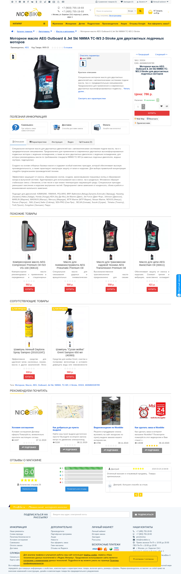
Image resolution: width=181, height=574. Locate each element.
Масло (29, 385)
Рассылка (96, 540)
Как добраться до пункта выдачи (66, 428)
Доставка (14, 548)
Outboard (42, 385)
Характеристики (39, 142)
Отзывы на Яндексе (59, 548)
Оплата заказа (16, 545)
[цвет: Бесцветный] (29, 344)
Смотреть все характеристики (92, 98)
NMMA (58, 385)
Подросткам (93, 23)
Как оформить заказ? (158, 23)
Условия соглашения (23, 427)
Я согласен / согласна (143, 559)
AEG (35, 385)
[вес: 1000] (29, 257)
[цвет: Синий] (70, 344)
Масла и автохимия (65, 31)
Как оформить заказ (59, 543)
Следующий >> (161, 55)
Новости (54, 540)
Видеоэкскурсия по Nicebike (108, 427)
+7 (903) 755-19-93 (73, 7)
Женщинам (70, 23)
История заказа (98, 534)
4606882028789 (92, 385)
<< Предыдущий (142, 55)
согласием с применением (35, 560)
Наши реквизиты (17, 531)
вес (86, 58)
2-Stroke (73, 385)
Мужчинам (58, 23)
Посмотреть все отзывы (77, 489)
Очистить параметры (89, 55)
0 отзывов (68, 47)
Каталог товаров (25, 31)
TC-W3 (65, 385)
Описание (19, 142)
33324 (81, 385)
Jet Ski (51, 385)
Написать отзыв (28, 489)
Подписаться (145, 514)
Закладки (96, 537)
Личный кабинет (99, 531)
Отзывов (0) (86, 142)
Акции (124, 23)
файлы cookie (90, 555)
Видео (71, 142)
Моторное (19, 385)
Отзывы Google (137, 23)
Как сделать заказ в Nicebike (149, 427)
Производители (110, 23)
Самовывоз (15, 543)
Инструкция (57, 142)
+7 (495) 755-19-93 (73, 11)
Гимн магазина (57, 545)
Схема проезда (16, 534)
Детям (82, 23)
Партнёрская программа (61, 534)
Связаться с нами (17, 557)
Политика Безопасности (20, 537)
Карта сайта (15, 560)
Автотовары (44, 31)
